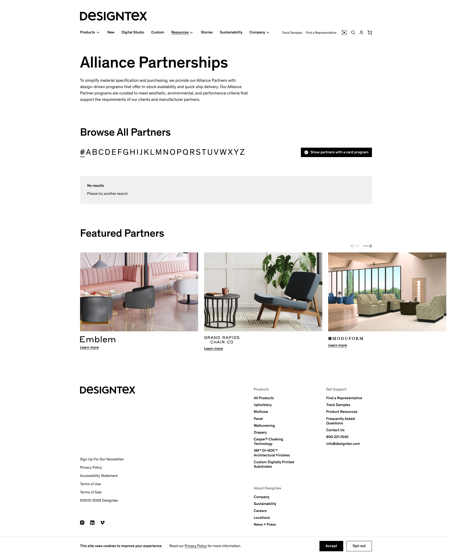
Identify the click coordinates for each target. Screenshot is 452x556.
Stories (207, 32)
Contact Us (335, 430)
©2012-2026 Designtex (99, 500)
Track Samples (292, 33)
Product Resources (341, 412)
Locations (262, 517)
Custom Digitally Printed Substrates (274, 464)
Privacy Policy (195, 546)
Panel (258, 419)
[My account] (361, 32)
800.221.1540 (337, 437)
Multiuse (261, 412)
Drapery (260, 432)
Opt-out (359, 546)
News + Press (265, 524)
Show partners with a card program (339, 152)
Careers (260, 511)
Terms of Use (90, 484)
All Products (264, 398)
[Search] (353, 32)
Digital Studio (132, 32)
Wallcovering (264, 425)
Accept (331, 546)
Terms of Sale (91, 492)
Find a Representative (321, 33)
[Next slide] (367, 246)
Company (262, 497)
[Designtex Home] (113, 16)
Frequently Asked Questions (340, 421)
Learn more (89, 347)
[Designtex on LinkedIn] (92, 522)
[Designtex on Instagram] (82, 522)
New (111, 32)
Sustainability (231, 32)
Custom (157, 32)
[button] (369, 32)
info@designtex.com (343, 444)
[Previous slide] (355, 246)
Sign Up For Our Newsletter (102, 459)
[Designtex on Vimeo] (102, 522)
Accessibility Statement (99, 476)
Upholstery (263, 405)
